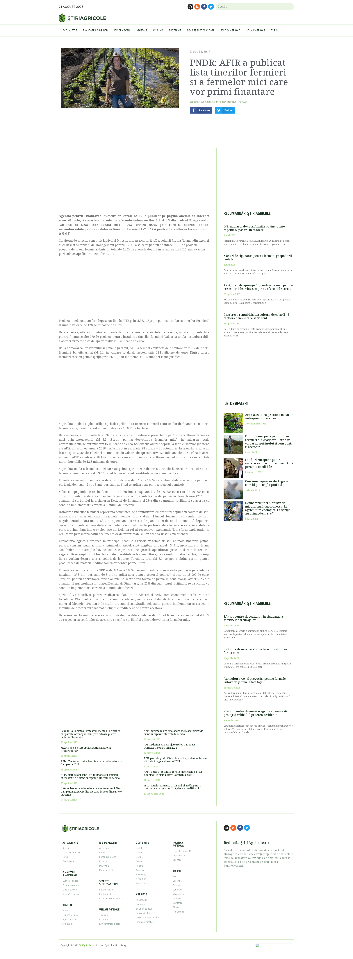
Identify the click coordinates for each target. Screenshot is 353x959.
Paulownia (104, 866)
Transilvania (178, 911)
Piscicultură (141, 883)
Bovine (139, 857)
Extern (66, 857)
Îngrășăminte (105, 894)
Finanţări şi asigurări (201, 101)
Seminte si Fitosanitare (201, 30)
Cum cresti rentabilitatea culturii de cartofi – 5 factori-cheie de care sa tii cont (256, 316)
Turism (275, 30)
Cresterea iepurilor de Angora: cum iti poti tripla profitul (266, 483)
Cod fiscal (177, 860)
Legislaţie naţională (182, 851)
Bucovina (177, 881)
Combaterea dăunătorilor (111, 898)
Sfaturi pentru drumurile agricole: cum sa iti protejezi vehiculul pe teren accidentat (255, 713)
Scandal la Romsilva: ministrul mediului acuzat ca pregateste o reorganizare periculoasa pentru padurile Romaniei (90, 734)
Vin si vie (158, 30)
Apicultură (141, 874)
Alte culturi (68, 924)
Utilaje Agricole (256, 30)
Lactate (139, 848)
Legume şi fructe (70, 915)
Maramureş (178, 894)
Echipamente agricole (109, 924)
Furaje (65, 910)
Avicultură (141, 879)
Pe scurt (242, 101)
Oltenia (176, 907)
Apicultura (104, 848)
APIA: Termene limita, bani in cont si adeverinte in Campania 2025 (91, 762)
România (67, 848)
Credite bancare (70, 889)
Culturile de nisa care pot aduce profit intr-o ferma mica (255, 651)
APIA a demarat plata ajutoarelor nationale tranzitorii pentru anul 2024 (169, 746)
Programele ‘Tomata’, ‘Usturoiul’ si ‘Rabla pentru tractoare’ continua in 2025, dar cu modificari (172, 787)
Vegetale (142, 30)
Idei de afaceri (122, 30)
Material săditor (106, 889)
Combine (103, 919)
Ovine (139, 861)
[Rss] (197, 7)
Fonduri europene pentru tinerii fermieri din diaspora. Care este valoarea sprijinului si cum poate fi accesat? (269, 441)
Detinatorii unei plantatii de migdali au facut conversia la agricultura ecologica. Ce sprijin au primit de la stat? (268, 508)
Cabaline (140, 870)
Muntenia (177, 903)
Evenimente (68, 861)
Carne (139, 852)
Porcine (139, 866)
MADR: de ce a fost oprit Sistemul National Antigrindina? (86, 749)
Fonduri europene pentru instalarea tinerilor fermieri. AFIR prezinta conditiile (269, 463)
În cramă (140, 904)
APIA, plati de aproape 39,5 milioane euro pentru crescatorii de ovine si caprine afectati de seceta (90, 776)
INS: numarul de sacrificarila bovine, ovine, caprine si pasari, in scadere (254, 228)
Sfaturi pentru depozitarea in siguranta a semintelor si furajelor (253, 618)
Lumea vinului (143, 913)
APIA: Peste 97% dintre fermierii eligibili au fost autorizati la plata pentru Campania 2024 (173, 773)
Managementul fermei (73, 852)
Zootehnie (175, 30)
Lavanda (103, 861)
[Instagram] (190, 7)
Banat (175, 876)
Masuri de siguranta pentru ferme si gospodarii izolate (258, 257)
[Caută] (290, 6)
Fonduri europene (226, 101)
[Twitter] (211, 7)
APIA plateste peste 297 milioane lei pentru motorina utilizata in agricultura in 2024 (175, 759)
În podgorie (141, 900)
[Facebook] (204, 7)
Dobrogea (177, 889)
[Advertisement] (134, 179)
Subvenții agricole (71, 881)
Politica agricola (230, 30)
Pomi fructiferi (106, 870)
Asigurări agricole (71, 894)
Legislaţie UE (179, 855)
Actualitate (70, 30)
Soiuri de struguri (144, 909)
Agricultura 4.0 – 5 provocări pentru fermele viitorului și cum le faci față (255, 680)
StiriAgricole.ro (86, 945)
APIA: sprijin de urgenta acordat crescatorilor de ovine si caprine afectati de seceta (173, 732)
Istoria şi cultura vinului (147, 917)
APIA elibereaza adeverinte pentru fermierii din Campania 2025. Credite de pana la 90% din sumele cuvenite (91, 791)
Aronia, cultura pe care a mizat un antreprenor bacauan (269, 416)
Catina (102, 852)
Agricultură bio (70, 919)
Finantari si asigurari (95, 30)
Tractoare (103, 915)
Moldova (177, 898)
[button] (201, 110)
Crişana (176, 885)
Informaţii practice (145, 922)
